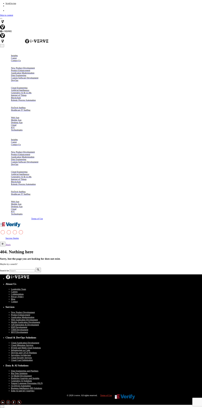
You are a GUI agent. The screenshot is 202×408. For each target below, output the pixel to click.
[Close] (2, 45)
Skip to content (6, 15)
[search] (38, 270)
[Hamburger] (1, 18)
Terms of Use (37, 218)
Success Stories (12, 238)
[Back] (2, 244)
